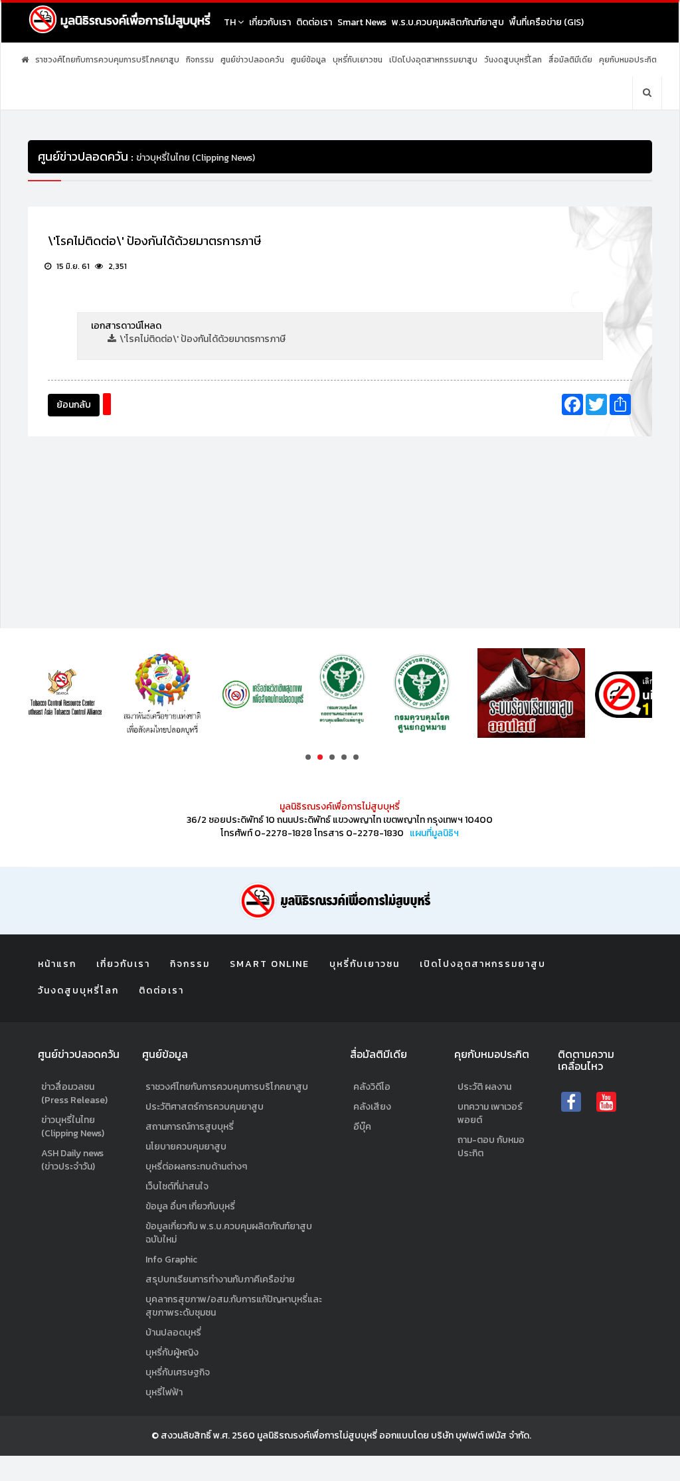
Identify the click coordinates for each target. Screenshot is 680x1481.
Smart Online (269, 964)
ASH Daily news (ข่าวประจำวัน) (72, 1160)
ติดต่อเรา (314, 22)
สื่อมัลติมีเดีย (570, 60)
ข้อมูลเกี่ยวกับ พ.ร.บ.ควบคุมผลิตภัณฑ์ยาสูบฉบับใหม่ (228, 1233)
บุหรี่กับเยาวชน (357, 60)
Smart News (361, 22)
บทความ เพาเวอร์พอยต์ (490, 1113)
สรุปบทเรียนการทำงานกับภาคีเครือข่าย (220, 1279)
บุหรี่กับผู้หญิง (172, 1352)
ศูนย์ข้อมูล (308, 60)
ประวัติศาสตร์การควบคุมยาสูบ (204, 1107)
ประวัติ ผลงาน (484, 1087)
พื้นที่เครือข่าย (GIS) (546, 22)
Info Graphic (171, 1259)
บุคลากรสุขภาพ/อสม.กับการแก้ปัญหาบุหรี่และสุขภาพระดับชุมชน (233, 1306)
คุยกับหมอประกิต (628, 60)
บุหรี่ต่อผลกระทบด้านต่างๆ (196, 1167)
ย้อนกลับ (73, 405)
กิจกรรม (200, 60)
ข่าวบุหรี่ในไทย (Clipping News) (72, 1126)
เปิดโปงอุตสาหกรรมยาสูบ (433, 60)
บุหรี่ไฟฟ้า (164, 1392)
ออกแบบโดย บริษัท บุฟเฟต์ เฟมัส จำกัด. (455, 1435)
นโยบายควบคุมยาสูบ (185, 1147)
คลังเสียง (372, 1107)
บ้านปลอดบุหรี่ (173, 1333)
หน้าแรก (57, 964)
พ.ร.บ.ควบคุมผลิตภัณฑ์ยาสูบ (448, 22)
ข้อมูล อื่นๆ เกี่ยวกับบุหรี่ (190, 1206)
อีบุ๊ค (362, 1127)
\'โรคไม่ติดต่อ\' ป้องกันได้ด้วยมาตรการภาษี (203, 339)
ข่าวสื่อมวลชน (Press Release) (74, 1093)
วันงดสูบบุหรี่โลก (513, 60)
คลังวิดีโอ (371, 1087)
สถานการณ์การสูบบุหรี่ (189, 1127)
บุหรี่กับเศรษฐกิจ (177, 1372)
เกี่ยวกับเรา (270, 22)
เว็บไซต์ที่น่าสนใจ (177, 1186)
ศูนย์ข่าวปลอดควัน (252, 60)
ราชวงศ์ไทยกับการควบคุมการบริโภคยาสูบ (107, 60)
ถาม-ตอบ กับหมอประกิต (491, 1146)
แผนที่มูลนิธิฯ (434, 833)
